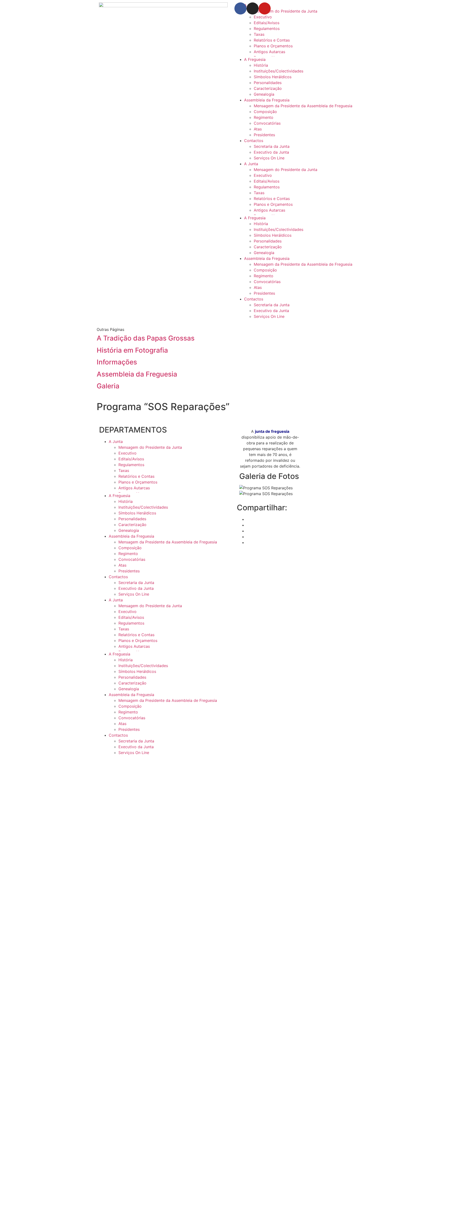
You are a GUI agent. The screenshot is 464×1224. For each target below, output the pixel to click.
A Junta (251, 163)
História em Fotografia (132, 350)
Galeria (108, 386)
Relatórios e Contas (272, 40)
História (261, 65)
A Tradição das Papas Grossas (146, 338)
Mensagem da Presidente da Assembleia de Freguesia (303, 105)
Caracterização (268, 88)
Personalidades (268, 82)
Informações (117, 362)
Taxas (259, 34)
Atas (258, 129)
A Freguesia (255, 59)
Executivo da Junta (271, 152)
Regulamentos (267, 28)
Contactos (253, 140)
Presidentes (264, 134)
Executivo (263, 16)
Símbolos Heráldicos (272, 76)
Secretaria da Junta (272, 146)
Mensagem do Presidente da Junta (285, 169)
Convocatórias (267, 123)
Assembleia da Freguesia (267, 100)
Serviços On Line (269, 158)
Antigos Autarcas (269, 51)
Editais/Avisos (266, 22)
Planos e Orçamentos (273, 45)
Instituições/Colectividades (278, 71)
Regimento (263, 117)
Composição (265, 111)
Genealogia (264, 94)
